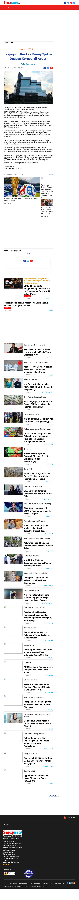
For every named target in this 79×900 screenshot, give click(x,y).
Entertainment (47, 392)
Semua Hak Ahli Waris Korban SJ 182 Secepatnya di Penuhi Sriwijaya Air (38, 761)
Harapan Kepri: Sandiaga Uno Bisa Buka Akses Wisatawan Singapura (37, 704)
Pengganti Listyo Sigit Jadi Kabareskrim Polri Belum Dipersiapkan (36, 580)
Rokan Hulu (48, 749)
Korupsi (12, 43)
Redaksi (6, 864)
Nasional (49, 299)
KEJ (51, 883)
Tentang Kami (13, 883)
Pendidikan (49, 444)
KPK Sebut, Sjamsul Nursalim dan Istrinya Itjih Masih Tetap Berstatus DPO (37, 352)
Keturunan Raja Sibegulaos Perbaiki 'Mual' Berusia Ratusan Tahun (38, 546)
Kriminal (50, 409)
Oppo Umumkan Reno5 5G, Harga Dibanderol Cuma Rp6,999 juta (36, 778)
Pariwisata (49, 623)
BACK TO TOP (71, 817)
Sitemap (72, 883)
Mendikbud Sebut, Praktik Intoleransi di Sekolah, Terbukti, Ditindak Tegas (36, 528)
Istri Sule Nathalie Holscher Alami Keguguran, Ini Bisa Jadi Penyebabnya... (38, 387)
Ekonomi (50, 464)
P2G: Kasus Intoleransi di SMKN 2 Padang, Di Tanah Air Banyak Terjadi (37, 511)
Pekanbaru (49, 640)
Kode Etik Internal (59, 883)
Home (8, 7)
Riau (51, 375)
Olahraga (49, 658)
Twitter (70, 883)
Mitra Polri (48, 586)
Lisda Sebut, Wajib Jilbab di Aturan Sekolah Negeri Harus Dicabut (37, 723)
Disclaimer (37, 883)
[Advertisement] (39, 25)
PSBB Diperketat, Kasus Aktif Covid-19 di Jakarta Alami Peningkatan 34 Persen (37, 476)
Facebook (67, 883)
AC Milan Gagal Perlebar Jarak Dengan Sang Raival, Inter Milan (38, 670)
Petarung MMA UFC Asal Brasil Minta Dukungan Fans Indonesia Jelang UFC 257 (38, 652)
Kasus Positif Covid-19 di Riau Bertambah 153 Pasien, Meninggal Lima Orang (38, 369)
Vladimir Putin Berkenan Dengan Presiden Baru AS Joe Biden (38, 494)
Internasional (47, 499)
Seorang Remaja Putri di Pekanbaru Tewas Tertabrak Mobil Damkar (37, 635)
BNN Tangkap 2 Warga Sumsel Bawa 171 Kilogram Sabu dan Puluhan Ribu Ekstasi (38, 404)
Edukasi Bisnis (47, 766)
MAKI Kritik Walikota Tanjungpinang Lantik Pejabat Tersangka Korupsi (37, 563)
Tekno (51, 783)
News (51, 310)
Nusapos (45, 883)
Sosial (50, 424)
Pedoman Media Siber (25, 883)
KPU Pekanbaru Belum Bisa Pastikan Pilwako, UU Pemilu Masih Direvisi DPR (37, 687)
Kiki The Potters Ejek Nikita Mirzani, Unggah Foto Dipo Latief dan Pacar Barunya (36, 598)
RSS (74, 883)
